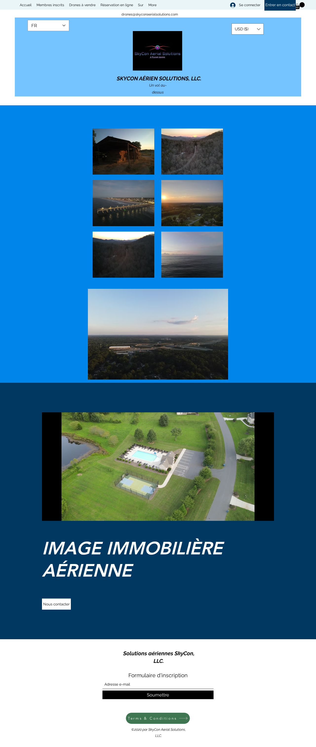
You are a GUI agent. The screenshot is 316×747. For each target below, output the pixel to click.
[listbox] (248, 29)
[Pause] (48, 514)
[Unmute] (57, 514)
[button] (248, 29)
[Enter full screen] (267, 514)
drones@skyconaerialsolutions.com (149, 14)
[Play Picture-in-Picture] (259, 514)
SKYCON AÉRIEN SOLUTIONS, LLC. (159, 78)
